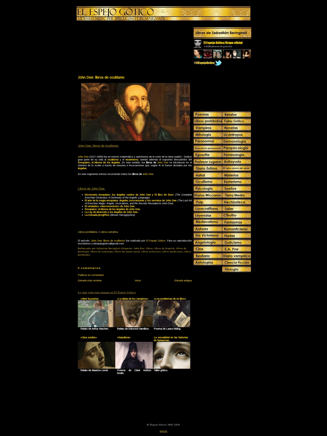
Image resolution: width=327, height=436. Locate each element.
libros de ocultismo (102, 251)
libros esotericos (151, 251)
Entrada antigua (183, 280)
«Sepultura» (124, 337)
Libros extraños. (109, 231)
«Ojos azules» (88, 337)
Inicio (138, 280)
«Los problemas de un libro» (170, 298)
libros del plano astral (127, 251)
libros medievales (172, 251)
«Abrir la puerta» (89, 298)
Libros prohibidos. (88, 231)
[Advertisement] (106, 49)
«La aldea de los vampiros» (132, 298)
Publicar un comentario (91, 275)
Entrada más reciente (90, 280)
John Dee (139, 248)
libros (149, 248)
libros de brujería (164, 248)
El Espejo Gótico (155, 240)
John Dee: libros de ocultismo (101, 77)
